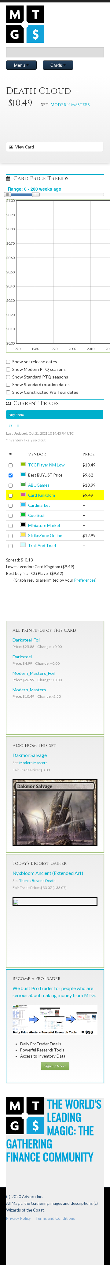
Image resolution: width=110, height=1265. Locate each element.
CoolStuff (37, 515)
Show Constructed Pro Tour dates (45, 392)
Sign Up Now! (55, 1066)
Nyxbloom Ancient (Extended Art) (48, 873)
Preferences (84, 580)
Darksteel (22, 656)
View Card (23, 146)
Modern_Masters (29, 689)
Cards (56, 65)
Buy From (16, 414)
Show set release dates (34, 361)
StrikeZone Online (45, 535)
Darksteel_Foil (26, 639)
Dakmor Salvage (30, 755)
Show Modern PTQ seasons (39, 369)
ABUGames (38, 485)
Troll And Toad (42, 545)
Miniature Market (44, 525)
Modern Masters (70, 105)
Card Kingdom (41, 495)
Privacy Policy (18, 1218)
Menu (20, 65)
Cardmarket (39, 505)
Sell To (14, 425)
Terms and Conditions (55, 1218)
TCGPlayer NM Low (46, 464)
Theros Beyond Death (37, 880)
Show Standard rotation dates (41, 384)
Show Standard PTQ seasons (40, 376)
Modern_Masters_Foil (34, 673)
